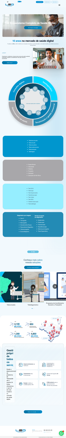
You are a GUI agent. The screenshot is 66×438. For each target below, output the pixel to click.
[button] (59, 5)
